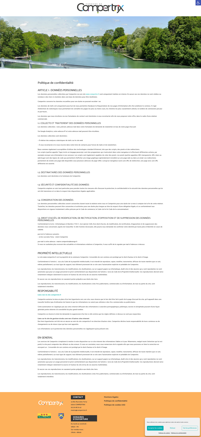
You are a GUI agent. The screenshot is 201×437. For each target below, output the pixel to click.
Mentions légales (111, 397)
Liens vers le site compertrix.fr (49, 294)
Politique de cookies (164, 433)
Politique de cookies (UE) (114, 405)
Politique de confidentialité (178, 433)
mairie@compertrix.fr (79, 410)
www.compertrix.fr (92, 94)
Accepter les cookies (155, 428)
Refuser (172, 428)
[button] (198, 2)
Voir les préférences (190, 428)
